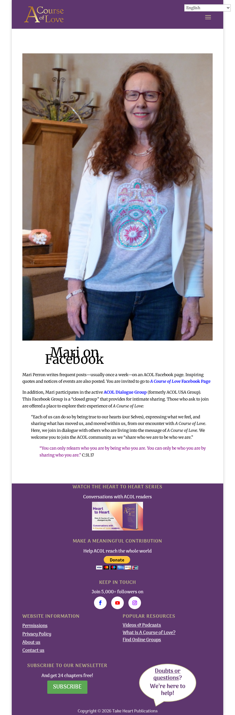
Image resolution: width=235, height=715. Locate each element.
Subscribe (67, 687)
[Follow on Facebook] (100, 603)
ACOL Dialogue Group (125, 392)
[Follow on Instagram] (134, 603)
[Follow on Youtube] (117, 603)
